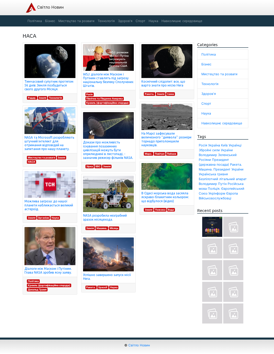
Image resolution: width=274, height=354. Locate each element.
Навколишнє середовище (221, 123)
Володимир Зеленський (218, 155)
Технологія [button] (106, 21)
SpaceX (103, 287)
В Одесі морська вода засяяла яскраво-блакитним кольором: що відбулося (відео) (165, 197)
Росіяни (205, 160)
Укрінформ (216, 193)
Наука (55, 217)
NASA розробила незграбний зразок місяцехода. (105, 217)
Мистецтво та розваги (41, 157)
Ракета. (91, 287)
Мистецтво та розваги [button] (76, 21)
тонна (170, 93)
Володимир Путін (213, 184)
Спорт (206, 103)
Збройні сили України (216, 150)
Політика (33, 281)
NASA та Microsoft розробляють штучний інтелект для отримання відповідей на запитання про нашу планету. (49, 143)
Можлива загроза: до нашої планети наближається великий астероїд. (48, 205)
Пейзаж (171, 153)
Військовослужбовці (215, 198)
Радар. (32, 97)
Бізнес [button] (50, 21)
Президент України (228, 169)
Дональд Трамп (37, 289)
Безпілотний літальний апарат (223, 179)
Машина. (101, 228)
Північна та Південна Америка (104, 98)
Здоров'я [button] (125, 21)
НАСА (31, 161)
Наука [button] (153, 21)
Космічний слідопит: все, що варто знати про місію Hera (163, 83)
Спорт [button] (140, 21)
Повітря (159, 153)
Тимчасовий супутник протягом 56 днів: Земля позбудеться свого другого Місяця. (48, 85)
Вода (171, 209)
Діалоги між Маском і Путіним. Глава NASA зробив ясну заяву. (48, 270)
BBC (97, 166)
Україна (214, 145)
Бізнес (206, 64)
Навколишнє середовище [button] (181, 21)
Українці (235, 145)
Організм (43, 217)
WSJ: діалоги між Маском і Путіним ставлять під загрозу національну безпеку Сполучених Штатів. (108, 80)
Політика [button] (34, 21)
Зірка (89, 166)
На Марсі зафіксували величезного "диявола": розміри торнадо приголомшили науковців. (166, 139)
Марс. (148, 153)
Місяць (114, 228)
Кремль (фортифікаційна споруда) (49, 285)
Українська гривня (213, 174)
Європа (232, 193)
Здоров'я (208, 94)
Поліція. (214, 189)
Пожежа (160, 209)
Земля (42, 97)
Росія (89, 94)
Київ (224, 145)
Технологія (55, 97)
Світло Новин (50, 7)
